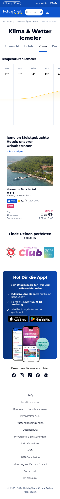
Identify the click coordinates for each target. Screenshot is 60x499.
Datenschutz (30, 429)
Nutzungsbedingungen (30, 422)
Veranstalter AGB (30, 416)
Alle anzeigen (15, 151)
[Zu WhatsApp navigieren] (45, 376)
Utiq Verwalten (30, 443)
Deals (56, 46)
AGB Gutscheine (30, 457)
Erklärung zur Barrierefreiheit (30, 464)
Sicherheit (30, 471)
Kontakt (40, 3)
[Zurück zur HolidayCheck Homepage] (12, 12)
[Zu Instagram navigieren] (21, 376)
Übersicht (12, 46)
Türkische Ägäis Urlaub (27, 21)
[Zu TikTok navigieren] (29, 376)
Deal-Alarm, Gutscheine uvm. (30, 409)
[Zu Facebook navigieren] (13, 376)
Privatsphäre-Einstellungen (30, 436)
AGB (30, 450)
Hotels (28, 46)
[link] (47, 12)
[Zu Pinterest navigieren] (37, 376)
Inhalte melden (30, 402)
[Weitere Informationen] (42, 214)
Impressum (30, 478)
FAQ (30, 395)
